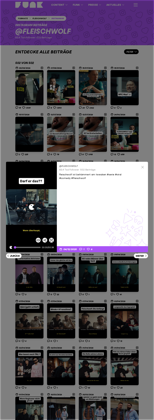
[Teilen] (44, 240)
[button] (31, 207)
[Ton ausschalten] (38, 240)
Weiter (140, 255)
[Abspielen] (31, 207)
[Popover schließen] (143, 167)
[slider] (28, 247)
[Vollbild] (51, 240)
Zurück (15, 255)
